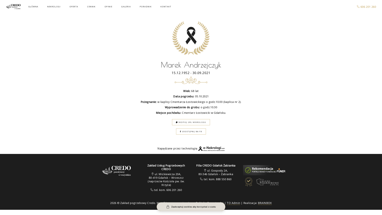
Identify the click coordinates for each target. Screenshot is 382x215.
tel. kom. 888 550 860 (218, 179)
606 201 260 (368, 7)
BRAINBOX (265, 203)
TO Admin (233, 203)
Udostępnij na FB (191, 131)
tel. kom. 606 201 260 (168, 190)
